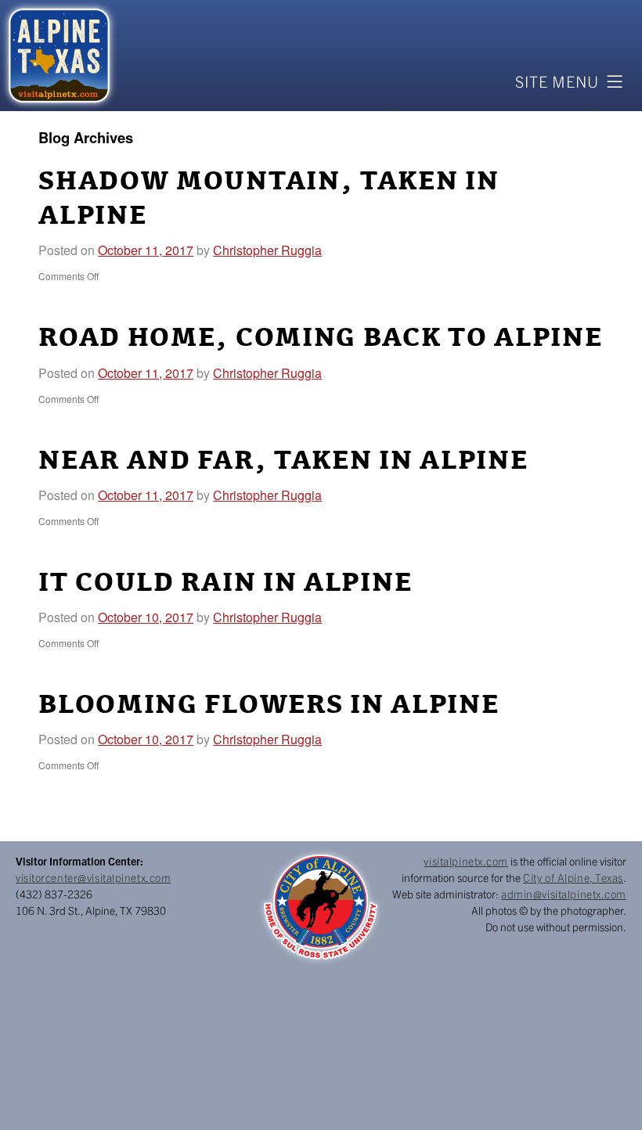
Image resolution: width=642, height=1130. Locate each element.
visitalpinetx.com (466, 861)
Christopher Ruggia (267, 250)
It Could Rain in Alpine (225, 583)
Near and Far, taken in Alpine (283, 460)
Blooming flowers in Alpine (268, 705)
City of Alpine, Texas (573, 877)
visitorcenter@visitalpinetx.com (93, 877)
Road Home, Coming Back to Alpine (320, 338)
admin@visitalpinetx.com (563, 894)
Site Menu (557, 81)
